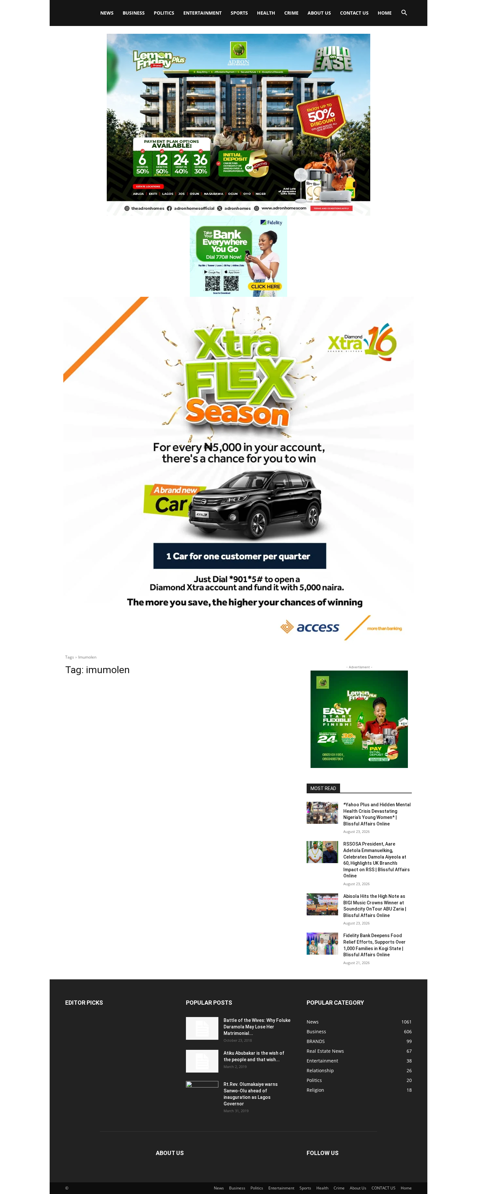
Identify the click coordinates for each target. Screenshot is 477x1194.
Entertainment (202, 13)
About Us (319, 13)
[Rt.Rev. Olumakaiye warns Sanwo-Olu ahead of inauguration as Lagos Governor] (202, 1092)
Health (266, 13)
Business (134, 13)
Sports (239, 13)
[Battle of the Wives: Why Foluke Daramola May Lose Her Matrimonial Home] (202, 1028)
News (107, 13)
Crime (291, 13)
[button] (404, 13)
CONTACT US (354, 13)
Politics (164, 13)
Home (385, 13)
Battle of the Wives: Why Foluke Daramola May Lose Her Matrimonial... (257, 1027)
